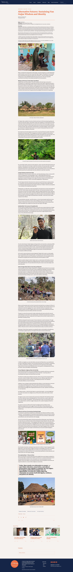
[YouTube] (56, 562)
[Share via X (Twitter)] (21, 517)
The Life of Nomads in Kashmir (51, 538)
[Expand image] (22, 437)
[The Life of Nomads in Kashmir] (52, 532)
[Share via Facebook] (18, 517)
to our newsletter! (56, 564)
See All (59, 525)
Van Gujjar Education (40, 511)
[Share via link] (25, 517)
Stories (24, 513)
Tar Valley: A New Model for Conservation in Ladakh (19, 538)
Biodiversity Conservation (31, 511)
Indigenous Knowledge (22, 511)
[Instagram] (51, 562)
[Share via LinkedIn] (23, 517)
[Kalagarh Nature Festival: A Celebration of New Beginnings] (36, 532)
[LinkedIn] (54, 562)
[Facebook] (53, 562)
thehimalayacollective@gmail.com (56, 566)
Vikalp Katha (20, 513)
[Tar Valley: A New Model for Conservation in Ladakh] (20, 532)
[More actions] (54, 9)
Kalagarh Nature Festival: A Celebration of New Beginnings (36, 538)
